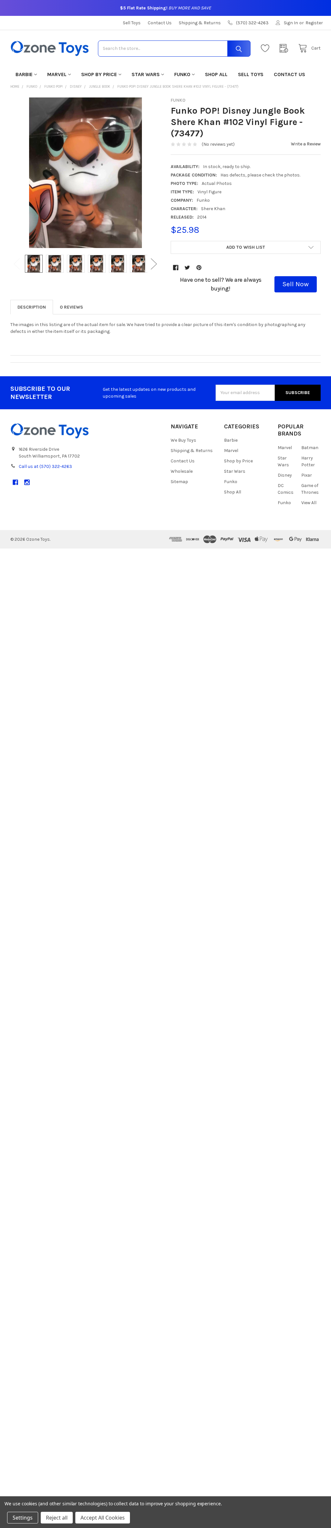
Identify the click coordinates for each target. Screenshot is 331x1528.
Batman (309, 447)
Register (314, 23)
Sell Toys (132, 23)
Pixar (306, 475)
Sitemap (179, 481)
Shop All (216, 74)
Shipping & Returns (200, 23)
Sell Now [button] (296, 284)
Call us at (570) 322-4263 (45, 466)
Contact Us (160, 23)
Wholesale (182, 471)
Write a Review (306, 144)
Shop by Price (99, 74)
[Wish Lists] (266, 48)
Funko (182, 74)
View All (308, 502)
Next (153, 264)
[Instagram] (27, 482)
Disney (285, 475)
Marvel (57, 74)
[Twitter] (187, 268)
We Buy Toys (183, 440)
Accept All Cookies (102, 1517)
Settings (23, 1517)
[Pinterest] (199, 268)
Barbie (24, 74)
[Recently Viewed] (285, 48)
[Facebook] (176, 268)
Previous (16, 264)
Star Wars (146, 74)
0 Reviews (71, 307)
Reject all (57, 1517)
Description (31, 307)
